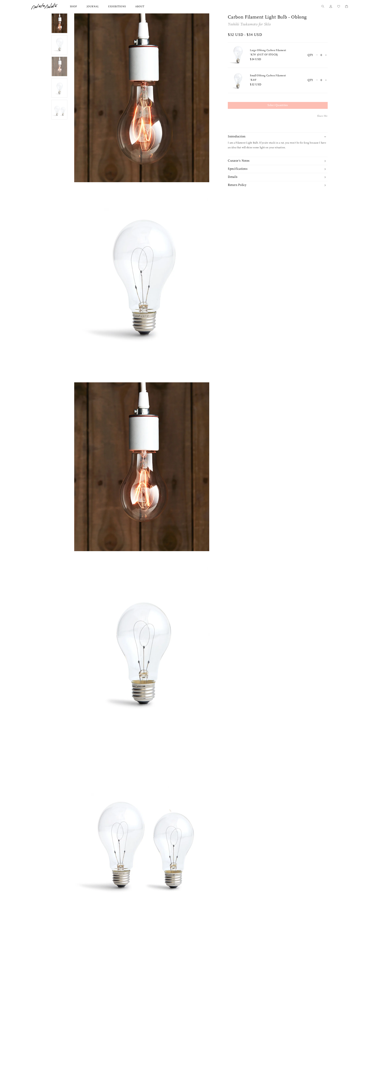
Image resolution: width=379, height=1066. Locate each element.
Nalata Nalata (44, 6)
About (139, 6)
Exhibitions (117, 6)
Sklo (267, 24)
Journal (93, 6)
